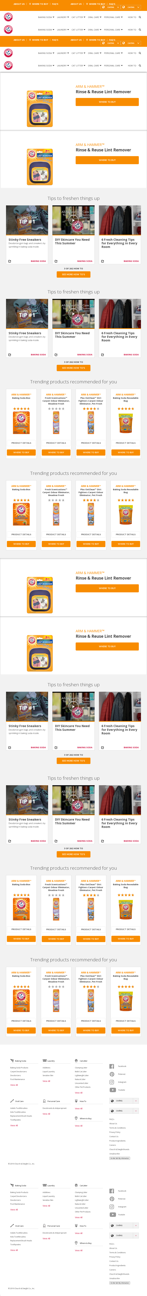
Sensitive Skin (48, 1075)
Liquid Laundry (49, 1071)
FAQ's (55, 4)
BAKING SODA (38, 261)
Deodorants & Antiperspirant (54, 1108)
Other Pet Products (82, 1087)
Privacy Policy (114, 1132)
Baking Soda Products (19, 1067)
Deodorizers (15, 1075)
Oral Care (93, 17)
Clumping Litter (81, 1067)
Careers (112, 1145)
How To (132, 17)
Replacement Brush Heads (21, 1116)
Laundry (61, 17)
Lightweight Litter (82, 1075)
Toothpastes (15, 1120)
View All (14, 1084)
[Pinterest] (113, 1074)
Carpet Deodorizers (18, 1071)
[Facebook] (113, 1066)
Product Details (21, 443)
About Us (19, 4)
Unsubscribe (114, 1154)
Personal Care (112, 17)
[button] (131, 7)
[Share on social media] (11, 261)
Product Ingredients (117, 1141)
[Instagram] (113, 1082)
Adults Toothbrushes (18, 1108)
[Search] (140, 17)
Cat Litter (77, 17)
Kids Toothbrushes (18, 1112)
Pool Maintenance (17, 1079)
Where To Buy (40, 4)
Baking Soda (45, 17)
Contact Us (113, 1136)
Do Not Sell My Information (120, 1158)
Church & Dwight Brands (119, 1149)
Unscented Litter (81, 1083)
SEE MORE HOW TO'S (73, 274)
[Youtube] (113, 1090)
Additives (46, 1067)
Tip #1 (27, 221)
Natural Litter (80, 1079)
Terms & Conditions (117, 1128)
